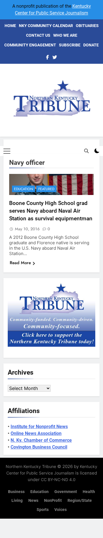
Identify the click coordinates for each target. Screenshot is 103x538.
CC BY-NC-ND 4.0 (58, 479)
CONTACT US (38, 35)
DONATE (91, 45)
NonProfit (53, 500)
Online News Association (36, 433)
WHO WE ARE (65, 35)
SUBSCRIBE (69, 45)
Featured (46, 189)
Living (17, 500)
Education (23, 189)
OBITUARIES (87, 25)
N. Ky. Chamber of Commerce (41, 440)
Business (16, 491)
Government (65, 491)
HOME (10, 25)
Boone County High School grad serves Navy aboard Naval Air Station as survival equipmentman (50, 211)
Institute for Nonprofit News (39, 426)
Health (89, 491)
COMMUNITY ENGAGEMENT (30, 45)
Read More (20, 263)
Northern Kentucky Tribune (31, 466)
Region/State (80, 500)
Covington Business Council (39, 447)
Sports (43, 509)
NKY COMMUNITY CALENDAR (46, 25)
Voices (60, 509)
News (33, 500)
